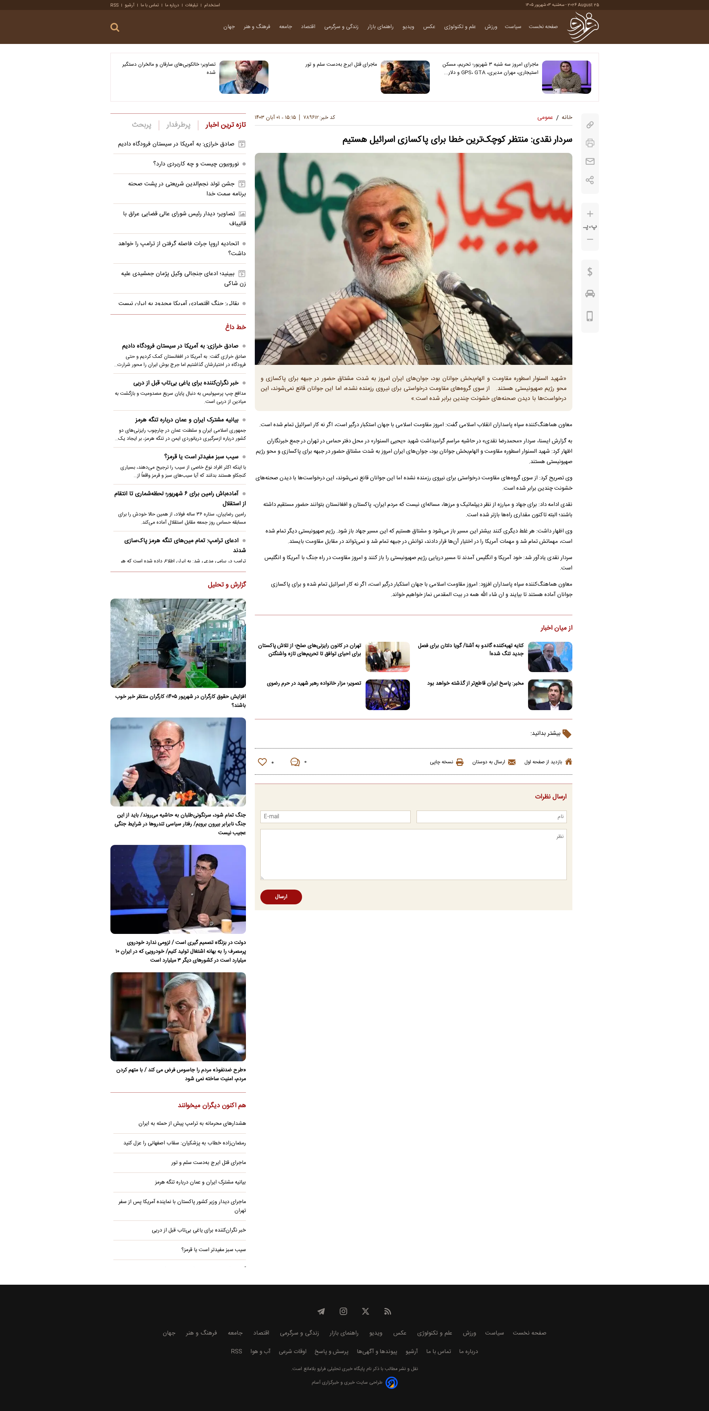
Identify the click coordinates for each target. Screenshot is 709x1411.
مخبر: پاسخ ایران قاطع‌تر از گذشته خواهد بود (475, 683)
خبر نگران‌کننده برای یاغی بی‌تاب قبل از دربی (186, 383)
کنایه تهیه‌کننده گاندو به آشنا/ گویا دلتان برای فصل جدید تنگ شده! (471, 650)
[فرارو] (583, 26)
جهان (229, 27)
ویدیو (409, 27)
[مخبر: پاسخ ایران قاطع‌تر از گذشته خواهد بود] (550, 694)
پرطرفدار (179, 125)
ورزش (491, 27)
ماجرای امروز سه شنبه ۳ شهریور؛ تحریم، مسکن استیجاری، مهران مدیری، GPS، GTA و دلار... (490, 69)
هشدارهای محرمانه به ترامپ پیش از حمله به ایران (192, 1123)
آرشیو (129, 5)
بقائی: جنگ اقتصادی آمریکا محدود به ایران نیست (179, 304)
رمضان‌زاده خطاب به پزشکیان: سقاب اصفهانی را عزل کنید (184, 1143)
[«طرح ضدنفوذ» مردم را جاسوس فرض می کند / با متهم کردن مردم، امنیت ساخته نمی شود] (178, 1016)
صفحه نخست (543, 27)
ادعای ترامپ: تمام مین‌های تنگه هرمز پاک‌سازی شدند (185, 546)
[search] (114, 27)
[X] (365, 1311)
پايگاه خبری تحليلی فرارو (340, 1369)
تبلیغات (191, 5)
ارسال (281, 897)
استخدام (212, 5)
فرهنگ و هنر (258, 27)
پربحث (141, 125)
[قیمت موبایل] (589, 318)
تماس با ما (150, 5)
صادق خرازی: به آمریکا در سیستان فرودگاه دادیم (176, 144)
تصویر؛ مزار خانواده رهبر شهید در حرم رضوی (314, 683)
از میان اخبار (556, 628)
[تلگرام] (321, 1311)
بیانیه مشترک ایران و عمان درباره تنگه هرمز (187, 420)
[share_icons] (590, 180)
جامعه (286, 27)
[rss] (387, 1311)
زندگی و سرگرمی (342, 27)
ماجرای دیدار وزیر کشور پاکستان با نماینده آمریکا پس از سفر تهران (182, 1206)
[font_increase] (590, 214)
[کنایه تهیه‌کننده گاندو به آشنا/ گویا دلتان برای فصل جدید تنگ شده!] (550, 657)
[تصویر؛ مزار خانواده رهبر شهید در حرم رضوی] (388, 694)
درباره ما (172, 5)
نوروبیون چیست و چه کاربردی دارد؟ (196, 164)
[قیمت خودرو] (590, 295)
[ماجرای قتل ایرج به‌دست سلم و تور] (405, 77)
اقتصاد (309, 27)
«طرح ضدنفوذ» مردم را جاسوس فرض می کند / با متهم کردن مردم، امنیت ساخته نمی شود (181, 1074)
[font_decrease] (590, 239)
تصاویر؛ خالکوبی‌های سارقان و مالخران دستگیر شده (169, 69)
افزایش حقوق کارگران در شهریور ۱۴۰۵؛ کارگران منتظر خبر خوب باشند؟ (180, 701)
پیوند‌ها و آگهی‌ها (377, 1351)
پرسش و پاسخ (332, 1351)
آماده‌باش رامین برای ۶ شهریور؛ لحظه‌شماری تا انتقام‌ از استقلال (180, 499)
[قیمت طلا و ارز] (590, 273)
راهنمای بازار (381, 27)
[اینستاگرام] (343, 1311)
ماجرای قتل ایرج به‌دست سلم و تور (341, 65)
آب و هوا (260, 1351)
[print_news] (590, 143)
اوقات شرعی (292, 1351)
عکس (430, 27)
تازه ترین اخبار (226, 125)
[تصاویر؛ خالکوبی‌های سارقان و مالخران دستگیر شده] (243, 77)
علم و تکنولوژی (460, 27)
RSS (114, 5)
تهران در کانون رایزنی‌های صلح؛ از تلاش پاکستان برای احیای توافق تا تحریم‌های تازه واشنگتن (309, 650)
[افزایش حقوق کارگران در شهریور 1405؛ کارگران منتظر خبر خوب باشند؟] (178, 643)
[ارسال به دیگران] (590, 161)
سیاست (513, 27)
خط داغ (235, 327)
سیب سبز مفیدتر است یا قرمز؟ (201, 457)
